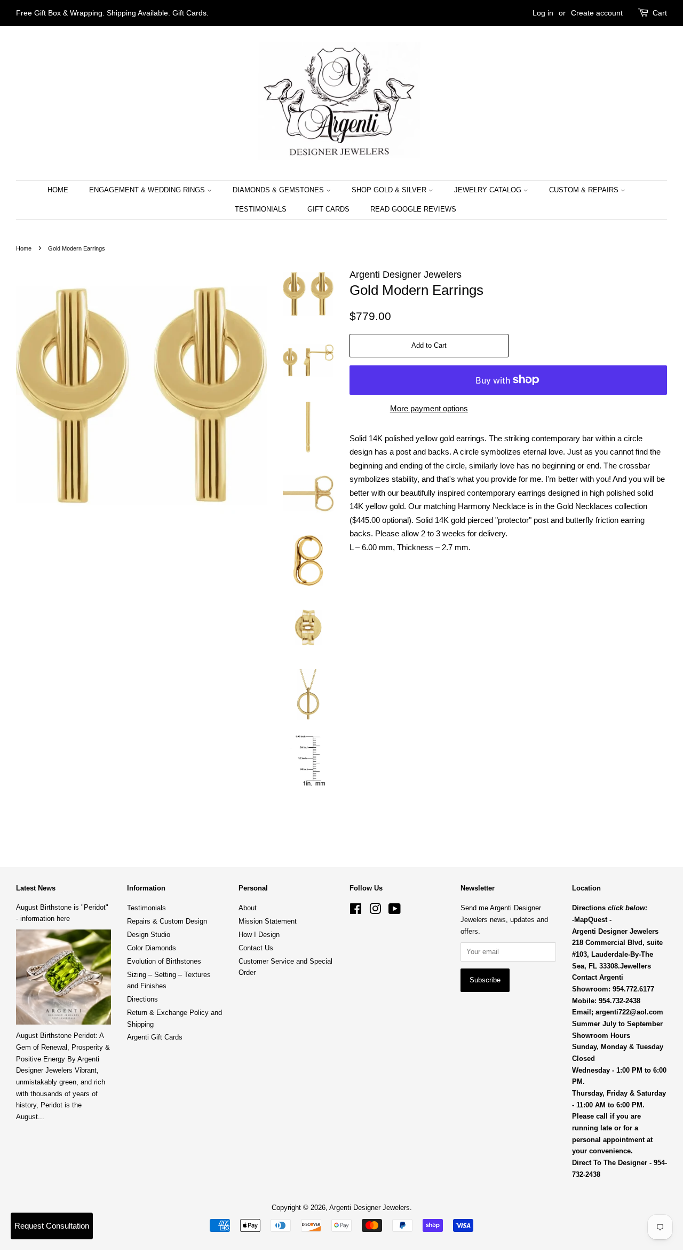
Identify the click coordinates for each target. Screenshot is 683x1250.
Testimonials (146, 908)
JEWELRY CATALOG (488, 190)
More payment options (429, 408)
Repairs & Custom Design (167, 921)
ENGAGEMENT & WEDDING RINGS (148, 190)
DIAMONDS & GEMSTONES (279, 190)
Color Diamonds (151, 948)
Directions (142, 999)
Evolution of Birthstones (164, 961)
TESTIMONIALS (261, 209)
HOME (57, 190)
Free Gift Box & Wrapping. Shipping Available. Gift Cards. (112, 13)
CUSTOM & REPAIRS (585, 190)
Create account (597, 13)
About (248, 908)
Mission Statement (268, 921)
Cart (660, 13)
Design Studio (148, 935)
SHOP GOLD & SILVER (390, 190)
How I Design (259, 935)
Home (23, 248)
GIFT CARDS (328, 209)
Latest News (35, 888)
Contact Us (256, 948)
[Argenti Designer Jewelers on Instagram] (375, 911)
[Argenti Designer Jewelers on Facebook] (356, 911)
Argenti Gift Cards (154, 1037)
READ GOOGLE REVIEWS (413, 209)
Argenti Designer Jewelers (369, 1208)
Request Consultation (51, 1225)
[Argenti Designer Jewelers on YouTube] (394, 911)
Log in (543, 13)
